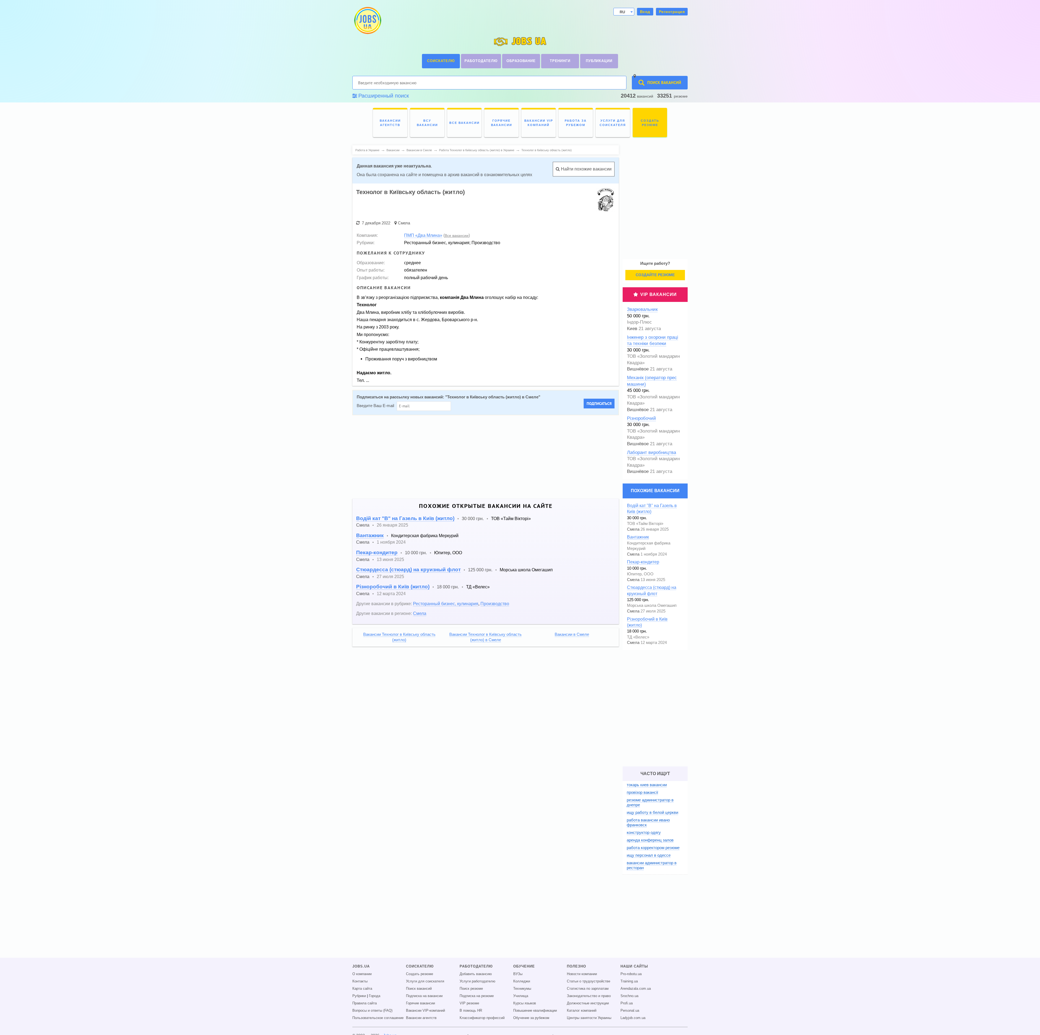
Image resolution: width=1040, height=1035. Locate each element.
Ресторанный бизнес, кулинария (445, 603)
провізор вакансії (642, 792)
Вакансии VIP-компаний (425, 1011)
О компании (362, 974)
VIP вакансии (658, 294)
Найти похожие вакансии (586, 169)
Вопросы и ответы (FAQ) (372, 1011)
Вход (645, 11)
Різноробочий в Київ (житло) (393, 586)
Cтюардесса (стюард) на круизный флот (408, 569)
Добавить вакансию (476, 974)
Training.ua (629, 981)
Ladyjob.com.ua (632, 1018)
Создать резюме (419, 974)
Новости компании (582, 974)
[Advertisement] (514, 457)
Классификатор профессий (482, 1018)
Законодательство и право (589, 996)
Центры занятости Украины (589, 1018)
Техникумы (522, 989)
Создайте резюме (655, 275)
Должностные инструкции (588, 1003)
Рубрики (359, 996)
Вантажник (370, 535)
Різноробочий (641, 418)
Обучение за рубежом (531, 1018)
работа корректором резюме (653, 847)
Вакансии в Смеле (572, 634)
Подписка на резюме (477, 996)
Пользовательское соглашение (378, 1018)
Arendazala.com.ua (635, 989)
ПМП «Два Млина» (423, 235)
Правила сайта (364, 1003)
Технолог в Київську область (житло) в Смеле (492, 397)
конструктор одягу (644, 832)
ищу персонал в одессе (649, 855)
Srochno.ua (629, 996)
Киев (632, 328)
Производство (494, 603)
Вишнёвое (638, 369)
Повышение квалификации (535, 1011)
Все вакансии (457, 235)
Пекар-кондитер (377, 552)
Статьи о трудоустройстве (588, 981)
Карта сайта (362, 989)
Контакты (360, 981)
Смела (404, 223)
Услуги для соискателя (425, 981)
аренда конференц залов (650, 840)
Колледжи (521, 981)
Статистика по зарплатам (588, 989)
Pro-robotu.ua (631, 974)
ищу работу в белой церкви (652, 812)
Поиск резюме (471, 989)
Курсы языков (524, 1003)
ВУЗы (517, 974)
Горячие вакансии (420, 1003)
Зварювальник (642, 309)
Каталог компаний (581, 1011)
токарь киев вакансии (647, 784)
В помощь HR (471, 1011)
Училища (520, 996)
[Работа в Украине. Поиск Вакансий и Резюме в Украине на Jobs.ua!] (367, 20)
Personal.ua (629, 1011)
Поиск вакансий (419, 989)
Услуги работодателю (477, 981)
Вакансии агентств (421, 1018)
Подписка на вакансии (424, 996)
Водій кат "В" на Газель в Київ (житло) (405, 518)
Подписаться (599, 403)
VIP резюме (469, 1003)
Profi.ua (626, 1003)
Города (374, 996)
